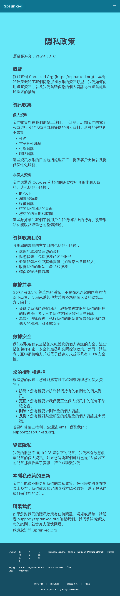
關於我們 (38, 584)
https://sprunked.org (74, 76)
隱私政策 (54, 584)
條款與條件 (72, 584)
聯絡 (87, 584)
